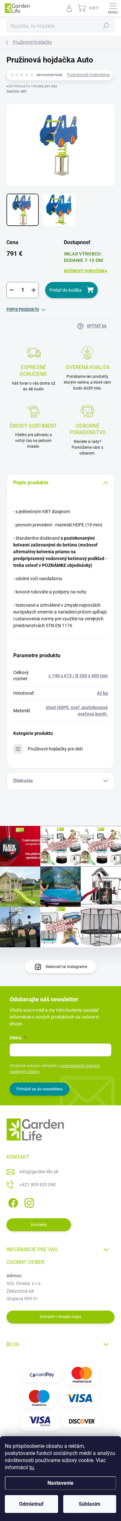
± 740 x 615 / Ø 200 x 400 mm (78, 675)
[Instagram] (28, 1201)
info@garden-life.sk (38, 1171)
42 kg (102, 693)
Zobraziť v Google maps (60, 1316)
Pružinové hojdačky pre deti (55, 748)
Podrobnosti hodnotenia (88, 75)
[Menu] (113, 8)
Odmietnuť (31, 1504)
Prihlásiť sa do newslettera (39, 1089)
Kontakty (39, 1224)
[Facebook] (12, 1201)
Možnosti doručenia (85, 271)
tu (31, 1467)
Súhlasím (89, 1504)
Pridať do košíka (65, 290)
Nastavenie (60, 1483)
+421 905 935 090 (37, 1184)
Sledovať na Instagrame (66, 966)
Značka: (16, 91)
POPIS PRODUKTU (22, 309)
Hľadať (106, 26)
